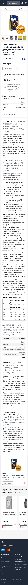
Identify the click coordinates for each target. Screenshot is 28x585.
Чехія (23, 357)
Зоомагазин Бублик (10, 580)
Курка (23, 354)
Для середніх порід (20, 347)
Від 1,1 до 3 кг (22, 352)
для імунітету (22, 338)
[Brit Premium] (24, 59)
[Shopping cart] (25, 3)
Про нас (3, 558)
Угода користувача (21, 564)
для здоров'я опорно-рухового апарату (18, 341)
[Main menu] (3, 3)
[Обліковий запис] (22, 3)
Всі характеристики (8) (8, 114)
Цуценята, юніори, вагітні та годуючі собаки (15, 349)
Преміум (23, 344)
